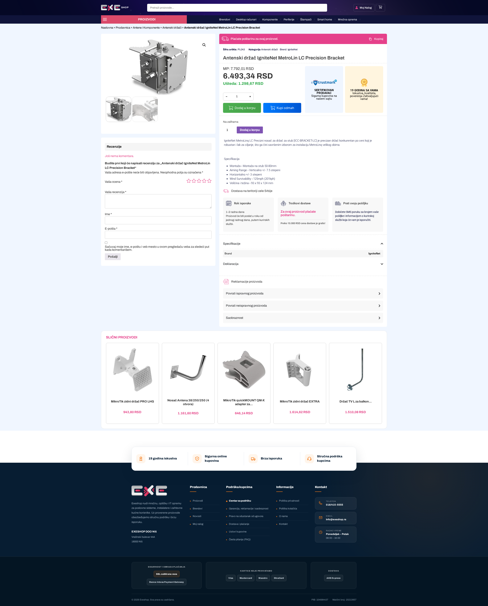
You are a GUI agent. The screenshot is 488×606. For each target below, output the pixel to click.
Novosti (197, 516)
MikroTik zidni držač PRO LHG (132, 401)
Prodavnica (123, 27)
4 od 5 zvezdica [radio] (204, 181)
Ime (108, 214)
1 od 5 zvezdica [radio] (188, 181)
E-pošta (111, 228)
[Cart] (380, 7)
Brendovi (197, 508)
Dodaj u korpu (245, 108)
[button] (204, 45)
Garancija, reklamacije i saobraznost (248, 508)
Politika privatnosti (289, 500)
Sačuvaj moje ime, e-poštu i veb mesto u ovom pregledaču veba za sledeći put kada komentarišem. (157, 248)
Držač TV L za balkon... (356, 401)
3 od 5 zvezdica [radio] (199, 181)
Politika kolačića (288, 508)
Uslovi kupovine (237, 531)
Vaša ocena (113, 181)
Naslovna (107, 27)
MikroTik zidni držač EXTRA (300, 401)
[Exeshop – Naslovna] (149, 490)
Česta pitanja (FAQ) (240, 539)
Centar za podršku (240, 500)
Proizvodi (198, 500)
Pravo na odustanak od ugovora (246, 516)
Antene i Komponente (146, 27)
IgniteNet (293, 49)
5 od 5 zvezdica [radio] (209, 181)
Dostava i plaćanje (239, 524)
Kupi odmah (285, 108)
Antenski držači (171, 27)
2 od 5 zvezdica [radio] (194, 181)
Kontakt (283, 524)
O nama (283, 516)
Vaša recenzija (115, 192)
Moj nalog (198, 524)
